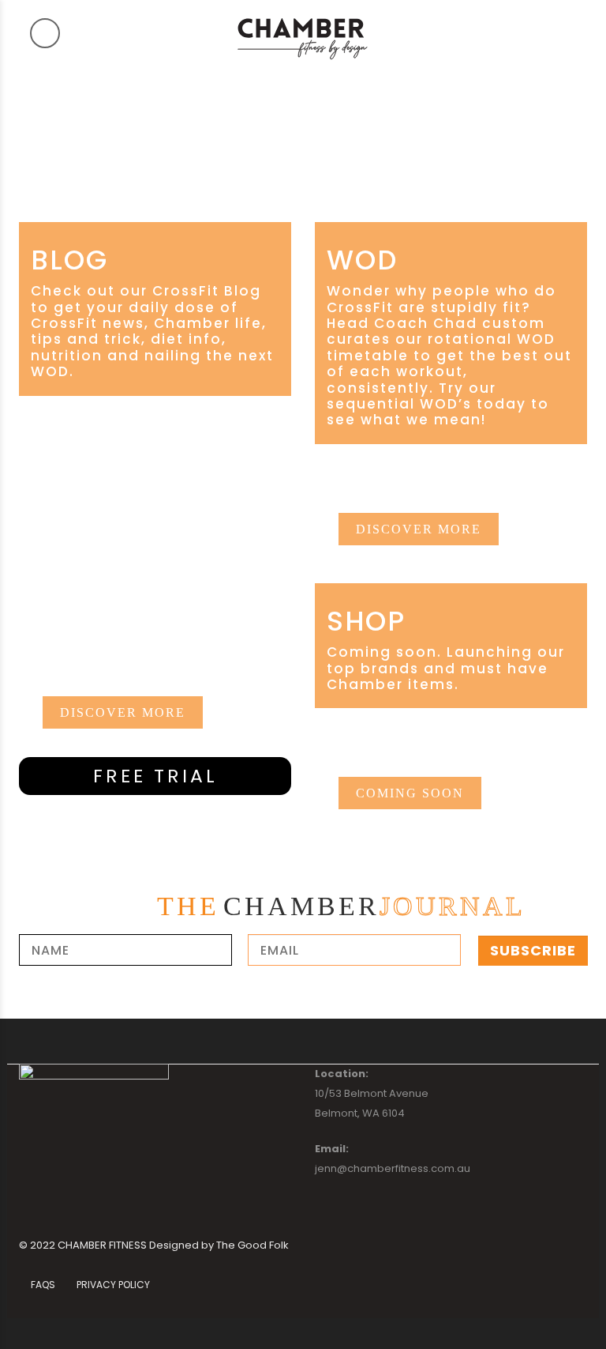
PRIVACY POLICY (113, 1284)
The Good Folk (252, 1245)
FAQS (43, 1284)
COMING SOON (410, 793)
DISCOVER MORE (122, 712)
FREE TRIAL (155, 776)
